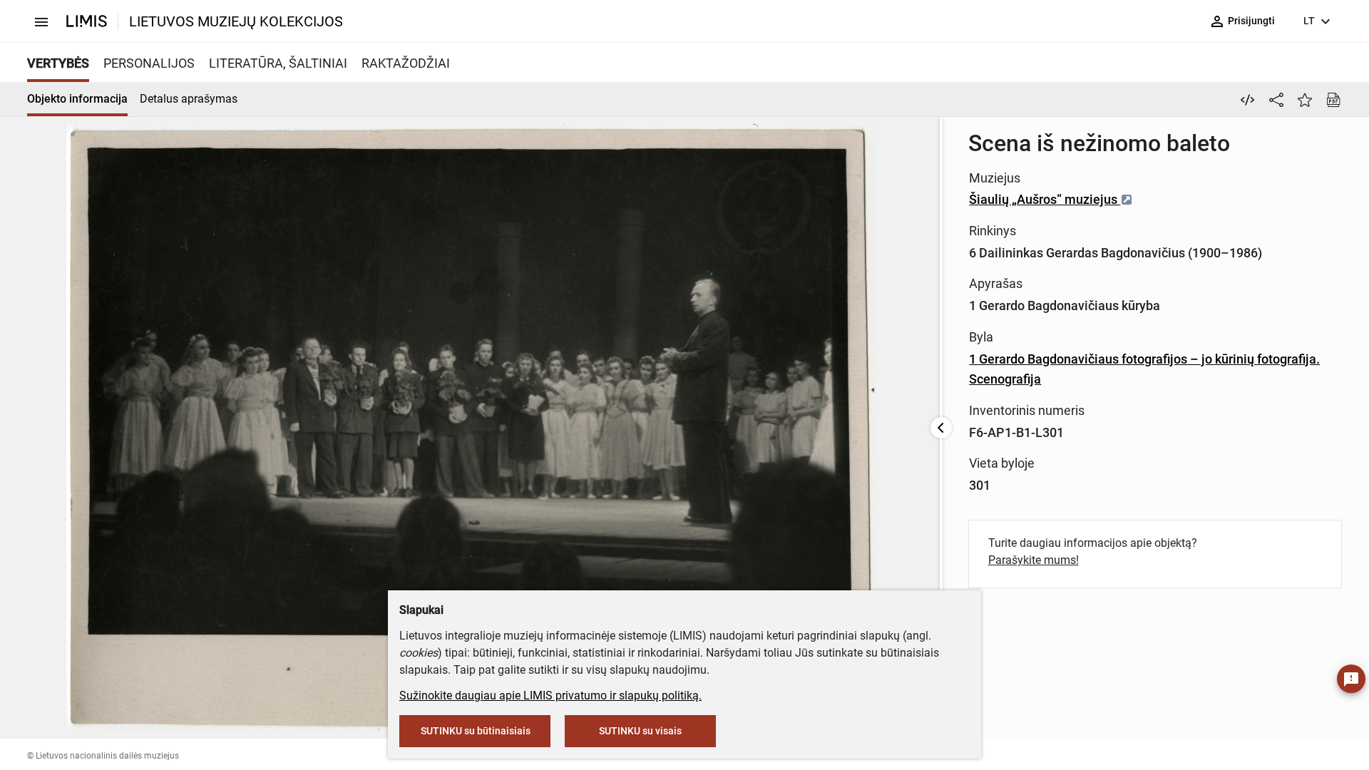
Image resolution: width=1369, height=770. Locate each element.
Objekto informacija (77, 99)
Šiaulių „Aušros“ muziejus (1044, 199)
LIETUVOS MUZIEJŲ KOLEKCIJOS (236, 21)
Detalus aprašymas (188, 99)
